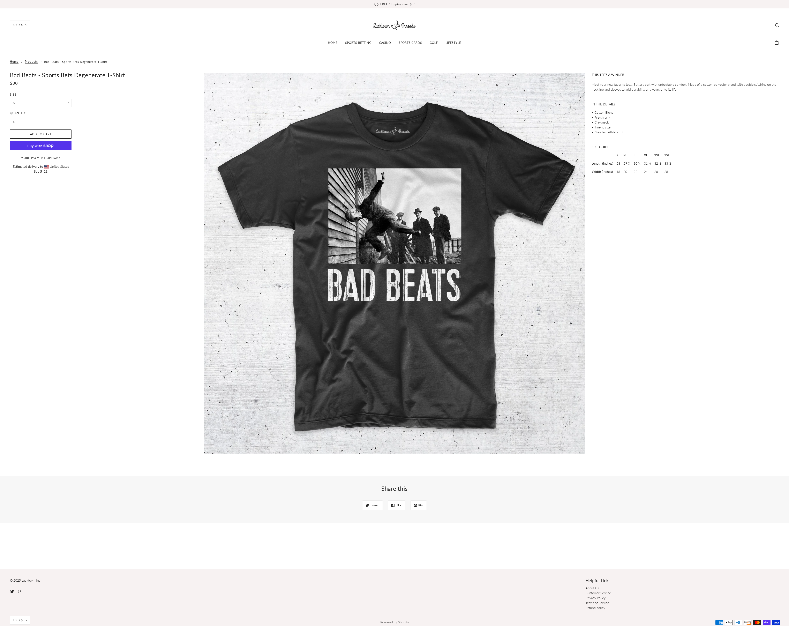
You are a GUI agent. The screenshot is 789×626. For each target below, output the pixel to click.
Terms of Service (597, 603)
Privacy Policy (596, 598)
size (13, 94)
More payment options (41, 157)
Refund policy (595, 608)
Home (14, 61)
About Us (592, 588)
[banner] (394, 24)
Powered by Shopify (394, 622)
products (31, 61)
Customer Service (598, 593)
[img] (777, 25)
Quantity (16, 113)
